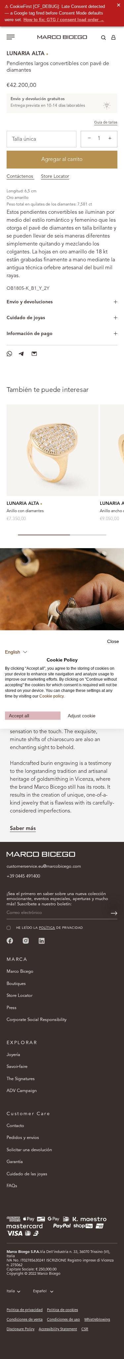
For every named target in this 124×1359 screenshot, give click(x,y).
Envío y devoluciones (30, 302)
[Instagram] (25, 940)
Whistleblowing (97, 1320)
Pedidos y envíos (23, 1138)
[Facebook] (10, 940)
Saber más (23, 828)
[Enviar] (114, 913)
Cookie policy (51, 696)
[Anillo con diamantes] (53, 450)
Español (40, 1291)
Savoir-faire (17, 1067)
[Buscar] (98, 38)
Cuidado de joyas (26, 318)
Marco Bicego (20, 971)
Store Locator (55, 176)
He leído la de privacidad (49, 927)
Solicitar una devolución (29, 1150)
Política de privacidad (25, 1310)
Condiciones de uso (63, 1320)
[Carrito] (113, 38)
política (47, 927)
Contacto (15, 1126)
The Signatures (21, 1079)
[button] (16, 652)
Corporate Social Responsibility (36, 1020)
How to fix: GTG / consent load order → (63, 19)
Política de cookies (62, 1310)
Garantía (15, 1162)
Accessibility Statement (58, 1329)
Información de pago (30, 333)
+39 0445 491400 (23, 876)
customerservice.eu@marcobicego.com (44, 866)
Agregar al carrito (62, 159)
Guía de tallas (105, 123)
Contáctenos (20, 176)
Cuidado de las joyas (27, 1174)
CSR (84, 1329)
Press (12, 1008)
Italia (11, 1291)
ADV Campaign (22, 1091)
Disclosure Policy (20, 1329)
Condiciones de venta (25, 1320)
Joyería (13, 1055)
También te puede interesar (48, 390)
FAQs (12, 1186)
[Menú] (10, 37)
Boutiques (16, 984)
